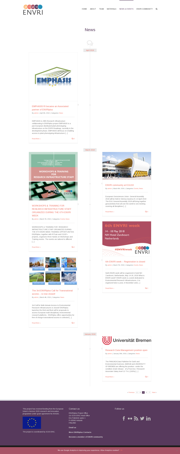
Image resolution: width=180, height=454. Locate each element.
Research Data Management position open (126, 350)
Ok (121, 450)
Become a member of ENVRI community (86, 437)
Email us (72, 427)
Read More (35, 139)
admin (36, 113)
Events (136, 188)
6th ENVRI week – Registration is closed (125, 261)
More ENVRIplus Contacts (80, 432)
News (61, 113)
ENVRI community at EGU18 (119, 185)
